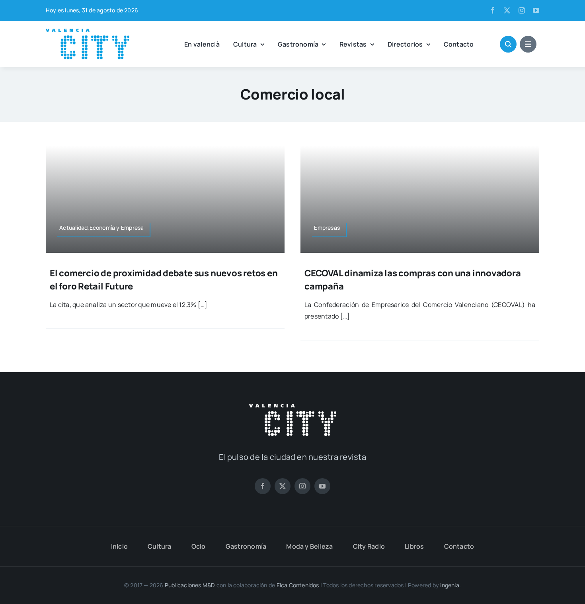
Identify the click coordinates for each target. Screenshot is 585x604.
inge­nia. (450, 585)
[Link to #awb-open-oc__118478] (508, 44)
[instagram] (522, 10)
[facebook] (492, 10)
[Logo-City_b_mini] (292, 407)
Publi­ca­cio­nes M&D (190, 585)
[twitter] (507, 10)
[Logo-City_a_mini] (87, 31)
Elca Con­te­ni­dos (298, 585)
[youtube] (536, 10)
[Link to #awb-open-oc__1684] (528, 44)
